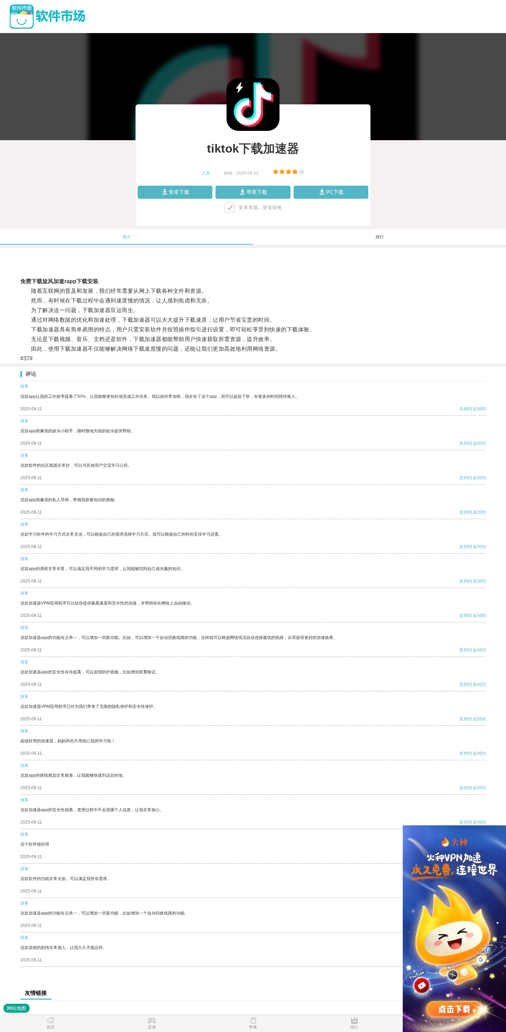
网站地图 (16, 1008)
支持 (463, 408)
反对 (477, 408)
